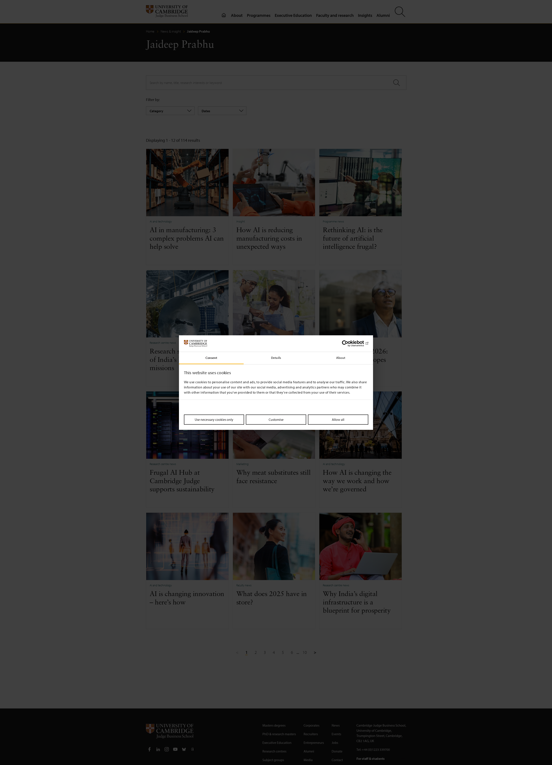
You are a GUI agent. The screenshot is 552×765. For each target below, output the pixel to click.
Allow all (338, 419)
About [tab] (340, 358)
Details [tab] (276, 358)
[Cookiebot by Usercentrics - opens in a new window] (349, 343)
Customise (276, 419)
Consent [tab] (211, 358)
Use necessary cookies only (214, 419)
